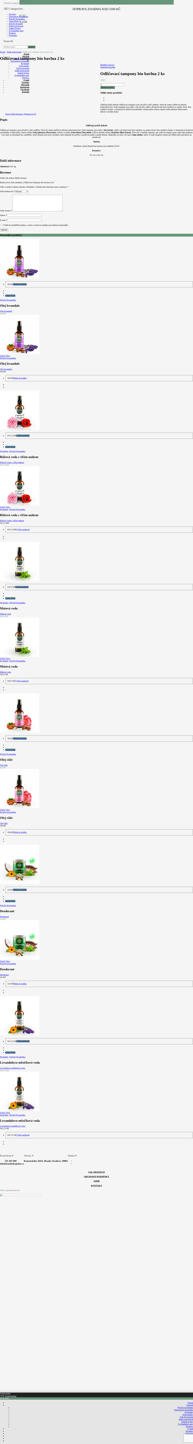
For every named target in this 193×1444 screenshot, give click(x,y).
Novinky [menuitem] (189, 1431)
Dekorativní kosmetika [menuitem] (183, 1410)
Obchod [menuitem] (189, 1405)
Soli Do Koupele (16, 24)
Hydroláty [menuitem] (189, 1412)
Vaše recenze (6, 211)
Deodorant (4, 917)
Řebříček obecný (107, 65)
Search (31, 47)
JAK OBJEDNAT (96, 1172)
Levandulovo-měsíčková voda (12, 1068)
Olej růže (4, 765)
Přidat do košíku (107, 87)
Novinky (12, 14)
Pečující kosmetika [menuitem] (185, 1407)
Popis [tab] (7, 114)
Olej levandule (6, 311)
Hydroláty (13, 35)
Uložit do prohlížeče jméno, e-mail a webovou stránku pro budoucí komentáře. (35, 225)
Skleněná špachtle (107, 67)
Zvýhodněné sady (16, 31)
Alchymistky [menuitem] (187, 1415)
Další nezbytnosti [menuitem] (186, 1419)
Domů (26, 54)
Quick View (10, 295)
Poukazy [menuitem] (189, 1426)
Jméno (3, 215)
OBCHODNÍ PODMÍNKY (96, 1176)
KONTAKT (96, 1185)
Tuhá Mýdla (14, 21)
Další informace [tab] (17, 114)
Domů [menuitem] (190, 1403)
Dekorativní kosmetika (20, 61)
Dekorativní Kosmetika (18, 16)
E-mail (3, 220)
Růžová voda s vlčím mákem (12, 462)
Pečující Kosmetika (17, 19)
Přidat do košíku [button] (20, 284)
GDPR (96, 1181)
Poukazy (12, 33)
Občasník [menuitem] (189, 1433)
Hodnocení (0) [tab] (30, 114)
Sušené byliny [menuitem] (187, 1422)
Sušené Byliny (15, 28)
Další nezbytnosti (16, 26)
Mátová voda (5, 614)
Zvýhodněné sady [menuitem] (185, 1424)
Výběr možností (23, 435)
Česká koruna (10, 1396)
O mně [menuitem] (190, 1429)
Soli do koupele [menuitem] (186, 1417)
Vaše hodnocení (7, 191)
